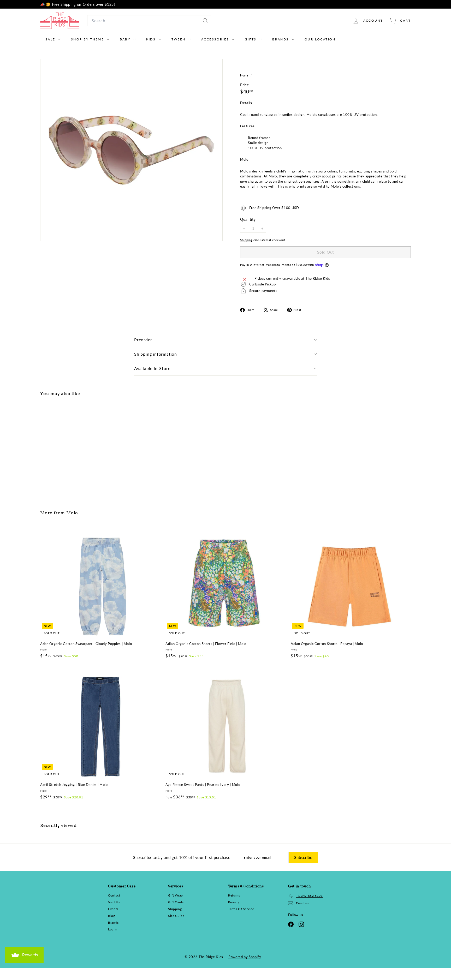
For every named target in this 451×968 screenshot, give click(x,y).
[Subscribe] (291, 516)
